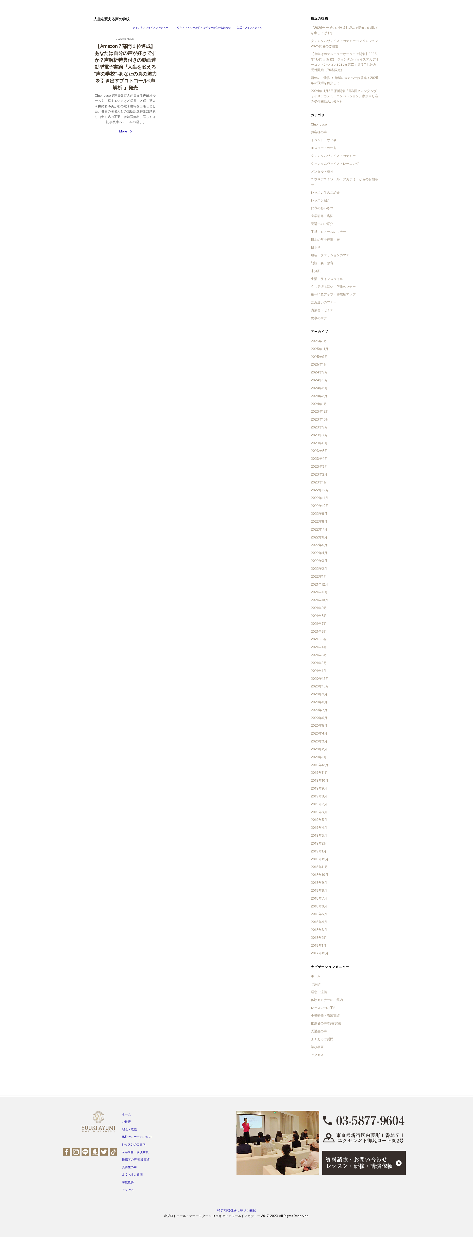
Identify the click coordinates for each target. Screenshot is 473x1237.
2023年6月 (319, 443)
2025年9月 (319, 357)
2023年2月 (319, 474)
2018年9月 (319, 883)
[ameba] (94, 1151)
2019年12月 (319, 765)
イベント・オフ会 (324, 140)
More (123, 131)
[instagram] (76, 1151)
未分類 (316, 271)
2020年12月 (320, 679)
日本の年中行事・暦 (325, 239)
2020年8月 (319, 702)
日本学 (316, 247)
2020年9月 (319, 694)
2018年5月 (319, 914)
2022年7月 (319, 529)
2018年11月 (319, 867)
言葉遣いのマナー (324, 302)
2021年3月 (319, 655)
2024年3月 (319, 388)
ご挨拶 (316, 984)
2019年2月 (319, 843)
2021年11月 (319, 592)
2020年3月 (319, 741)
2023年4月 (319, 459)
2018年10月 (319, 875)
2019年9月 (319, 788)
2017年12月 (319, 953)
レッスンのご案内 (324, 1008)
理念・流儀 (319, 992)
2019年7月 (319, 804)
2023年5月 (319, 451)
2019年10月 (319, 780)
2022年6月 (319, 537)
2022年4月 (319, 553)
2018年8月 (319, 890)
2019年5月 (319, 820)
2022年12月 (320, 490)
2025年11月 (319, 349)
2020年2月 (319, 749)
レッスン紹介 (320, 200)
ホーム (316, 976)
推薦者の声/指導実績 (326, 1023)
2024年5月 (319, 380)
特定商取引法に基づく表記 (236, 1210)
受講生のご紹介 (322, 224)
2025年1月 (319, 364)
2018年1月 (318, 945)
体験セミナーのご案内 (327, 1000)
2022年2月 (319, 569)
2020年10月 (320, 686)
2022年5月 (319, 545)
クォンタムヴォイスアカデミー (151, 27)
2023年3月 (319, 466)
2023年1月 (319, 482)
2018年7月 (319, 898)
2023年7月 (319, 435)
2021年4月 (319, 647)
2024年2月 (319, 396)
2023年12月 (320, 411)
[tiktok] (113, 1151)
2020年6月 (319, 718)
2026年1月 (319, 341)
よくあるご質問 (322, 1039)
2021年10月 (319, 600)
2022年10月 (320, 506)
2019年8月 (319, 796)
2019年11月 (319, 773)
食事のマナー (320, 318)
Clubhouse (319, 124)
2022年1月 (319, 576)
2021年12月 (319, 584)
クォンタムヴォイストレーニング (335, 164)
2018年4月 (319, 922)
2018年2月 (319, 938)
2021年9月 (319, 608)
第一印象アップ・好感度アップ (333, 294)
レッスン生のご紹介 (325, 192)
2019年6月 (319, 812)
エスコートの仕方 (324, 148)
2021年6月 (319, 631)
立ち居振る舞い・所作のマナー (333, 287)
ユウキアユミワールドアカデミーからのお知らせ (202, 27)
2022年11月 (319, 498)
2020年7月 (319, 710)
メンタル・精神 (322, 171)
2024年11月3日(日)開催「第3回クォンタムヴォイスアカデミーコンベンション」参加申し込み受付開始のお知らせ (344, 96)
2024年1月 (319, 404)
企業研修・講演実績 (325, 1015)
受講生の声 (319, 1031)
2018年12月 (319, 859)
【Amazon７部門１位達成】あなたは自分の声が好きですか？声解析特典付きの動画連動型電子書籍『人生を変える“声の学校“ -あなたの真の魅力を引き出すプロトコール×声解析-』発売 (125, 67)
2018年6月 (319, 906)
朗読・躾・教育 (322, 263)
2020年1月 (319, 757)
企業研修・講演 (322, 216)
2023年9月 (319, 427)
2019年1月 (318, 851)
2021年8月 (319, 616)
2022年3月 (319, 561)
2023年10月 (320, 419)
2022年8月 (319, 521)
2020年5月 (319, 725)
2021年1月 (318, 671)
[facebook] (66, 1151)
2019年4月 (319, 828)
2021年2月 (319, 663)
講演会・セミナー (324, 310)
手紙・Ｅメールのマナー (328, 232)
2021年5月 (319, 639)
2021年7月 (319, 624)
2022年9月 (319, 514)
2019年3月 (319, 835)
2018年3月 (319, 930)
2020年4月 (319, 733)
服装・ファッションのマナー (332, 255)
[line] (85, 1151)
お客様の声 (319, 132)
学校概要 (317, 1047)
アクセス (317, 1055)
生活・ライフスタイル (249, 27)
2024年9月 (319, 372)
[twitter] (104, 1151)
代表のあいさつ (322, 208)
